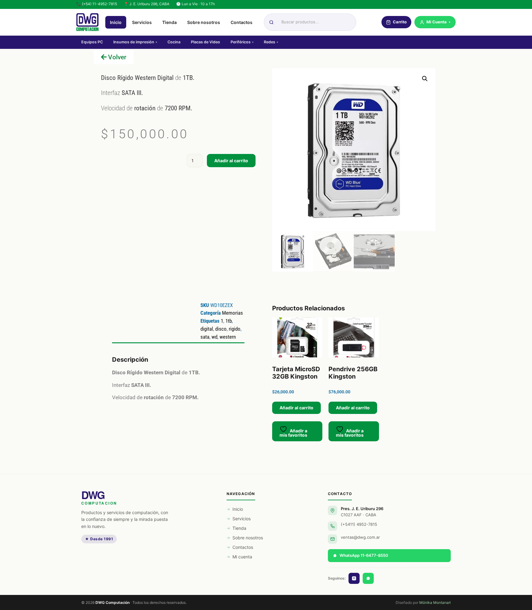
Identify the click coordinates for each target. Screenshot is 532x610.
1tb (228, 321)
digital (206, 329)
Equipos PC (92, 42)
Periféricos (242, 42)
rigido (234, 329)
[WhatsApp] (368, 578)
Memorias (232, 313)
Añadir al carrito (231, 160)
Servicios (142, 22)
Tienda (169, 22)
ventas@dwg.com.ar (360, 537)
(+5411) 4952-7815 (359, 524)
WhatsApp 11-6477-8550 (364, 555)
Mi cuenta (242, 556)
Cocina (173, 42)
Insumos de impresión (135, 42)
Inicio (116, 22)
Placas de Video (205, 42)
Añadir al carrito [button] (296, 407)
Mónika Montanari (435, 602)
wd (214, 337)
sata (204, 337)
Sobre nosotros (203, 22)
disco (221, 329)
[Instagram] (354, 578)
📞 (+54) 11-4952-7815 (96, 4)
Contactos (241, 22)
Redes (271, 42)
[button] (424, 78)
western (228, 337)
